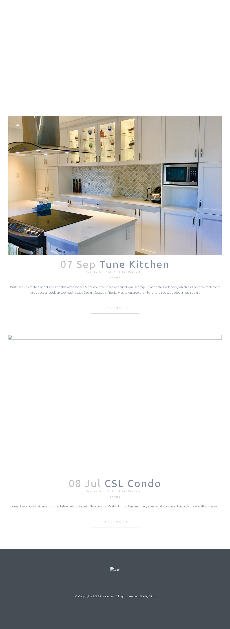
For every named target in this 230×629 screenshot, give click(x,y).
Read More (115, 308)
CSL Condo (132, 483)
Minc (152, 596)
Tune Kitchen (135, 264)
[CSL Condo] (115, 404)
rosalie (134, 271)
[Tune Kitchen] (115, 185)
